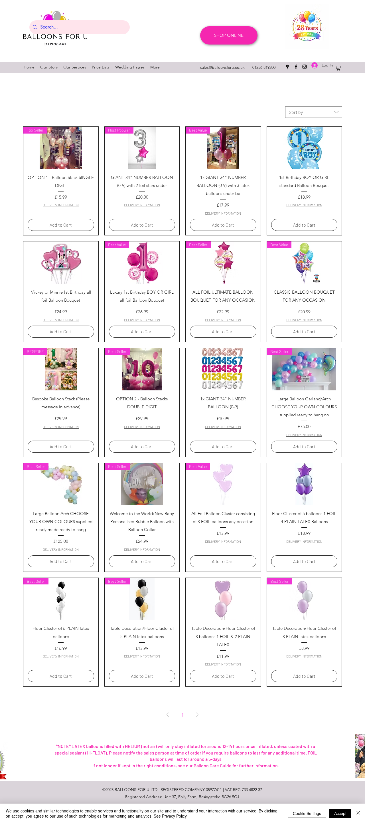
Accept (340, 813)
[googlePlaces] (287, 67)
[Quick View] (304, 148)
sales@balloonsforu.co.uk (222, 67)
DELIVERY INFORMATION (61, 205)
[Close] (358, 813)
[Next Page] (197, 714)
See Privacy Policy (170, 816)
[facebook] (296, 67)
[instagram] (304, 67)
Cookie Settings (307, 813)
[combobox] (313, 112)
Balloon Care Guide (213, 765)
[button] (338, 67)
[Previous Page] (167, 714)
